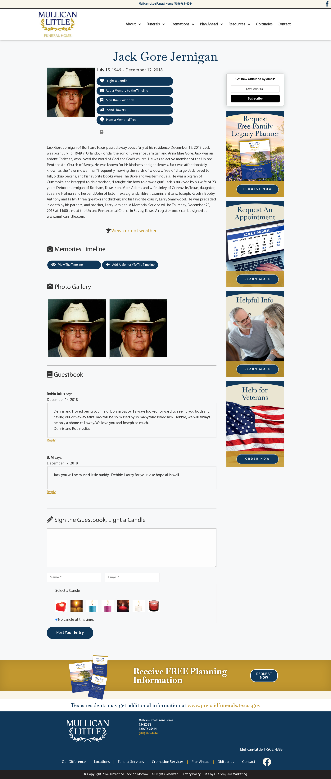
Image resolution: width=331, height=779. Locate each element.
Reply (51, 440)
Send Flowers (116, 110)
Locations (102, 762)
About (131, 24)
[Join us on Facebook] (267, 762)
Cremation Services (168, 762)
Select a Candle (67, 591)
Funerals (153, 24)
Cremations (179, 24)
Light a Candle (116, 81)
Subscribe (255, 98)
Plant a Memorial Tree (121, 120)
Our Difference (74, 762)
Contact (284, 24)
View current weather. (134, 231)
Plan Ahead (209, 24)
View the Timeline (70, 264)
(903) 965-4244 (148, 733)
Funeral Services (131, 762)
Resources (237, 24)
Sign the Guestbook (119, 100)
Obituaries (264, 24)
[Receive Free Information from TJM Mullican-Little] (88, 676)
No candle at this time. (76, 620)
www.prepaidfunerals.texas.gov (224, 705)
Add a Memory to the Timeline (127, 90)
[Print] (101, 132)
